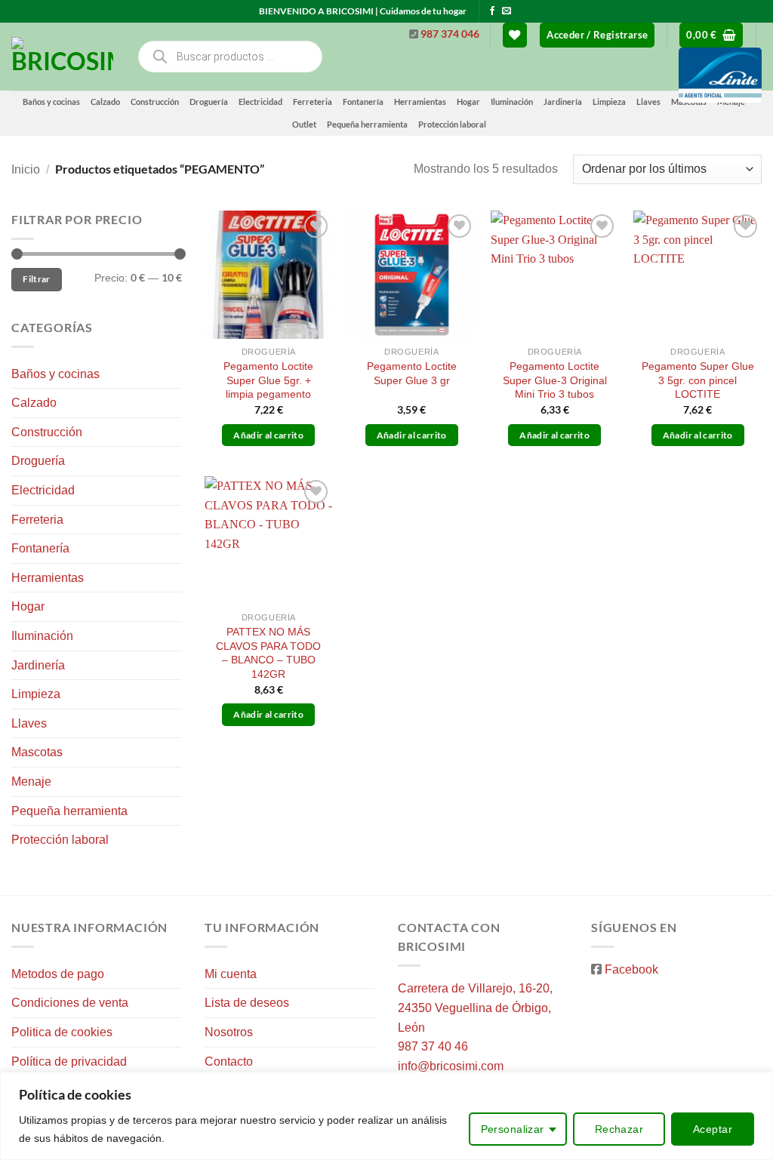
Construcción (155, 101)
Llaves (29, 723)
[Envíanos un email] (506, 11)
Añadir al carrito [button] (268, 435)
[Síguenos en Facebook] (492, 11)
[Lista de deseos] (515, 35)
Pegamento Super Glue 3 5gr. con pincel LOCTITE (698, 380)
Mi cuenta (231, 974)
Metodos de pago (57, 974)
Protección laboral (452, 124)
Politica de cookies (61, 1032)
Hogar (28, 606)
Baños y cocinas (51, 101)
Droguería (208, 101)
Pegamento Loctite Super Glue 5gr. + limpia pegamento (268, 380)
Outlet (304, 124)
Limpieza (35, 694)
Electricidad (260, 101)
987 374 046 (449, 34)
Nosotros (229, 1032)
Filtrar (37, 279)
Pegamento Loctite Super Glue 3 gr (412, 373)
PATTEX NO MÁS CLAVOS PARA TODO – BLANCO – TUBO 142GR (268, 653)
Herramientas (47, 577)
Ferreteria (312, 101)
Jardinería (38, 665)
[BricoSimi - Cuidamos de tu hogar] (62, 56)
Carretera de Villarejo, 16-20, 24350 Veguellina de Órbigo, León (475, 1007)
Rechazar (619, 1129)
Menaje (31, 781)
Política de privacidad (69, 1061)
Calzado (105, 101)
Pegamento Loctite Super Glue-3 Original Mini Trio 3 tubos (555, 380)
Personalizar (512, 1129)
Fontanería (40, 548)
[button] (597, 35)
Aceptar (712, 1129)
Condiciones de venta (69, 1002)
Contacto (229, 1061)
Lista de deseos (247, 1002)
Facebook (631, 969)
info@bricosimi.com (451, 1066)
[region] (386, 1116)
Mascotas (37, 752)
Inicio (25, 169)
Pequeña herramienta (367, 124)
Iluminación (42, 635)
